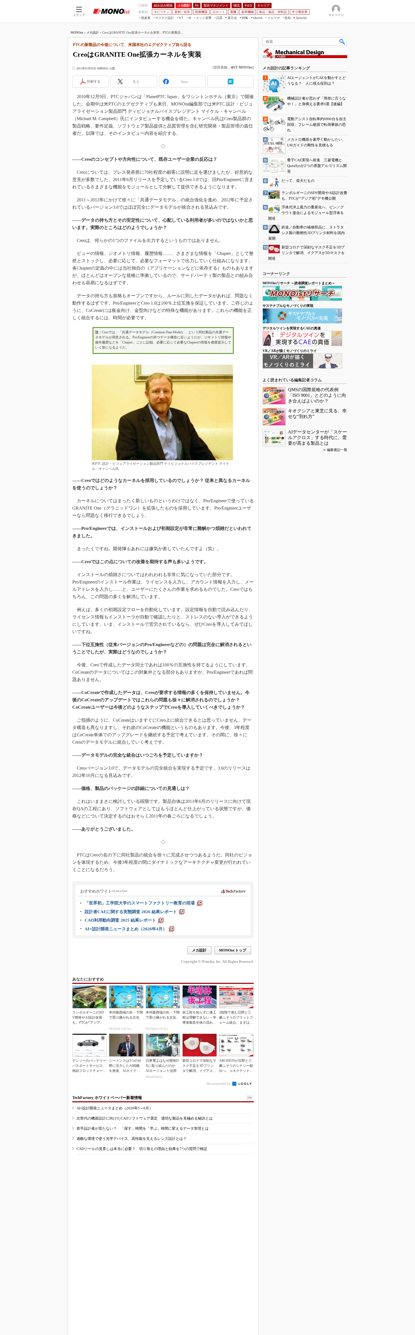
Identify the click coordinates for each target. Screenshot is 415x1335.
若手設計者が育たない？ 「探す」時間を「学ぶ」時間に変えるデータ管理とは (143, 1128)
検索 (342, 41)
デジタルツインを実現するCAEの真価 (292, 328)
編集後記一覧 (337, 450)
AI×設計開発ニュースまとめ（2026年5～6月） (115, 1108)
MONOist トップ (232, 950)
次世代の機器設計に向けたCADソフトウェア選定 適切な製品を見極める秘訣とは (145, 1118)
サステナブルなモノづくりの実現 (288, 306)
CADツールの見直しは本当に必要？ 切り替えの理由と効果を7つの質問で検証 (142, 1149)
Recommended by (219, 1083)
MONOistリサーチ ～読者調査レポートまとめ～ (299, 283)
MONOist (77, 32)
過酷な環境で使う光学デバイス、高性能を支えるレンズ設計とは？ (132, 1138)
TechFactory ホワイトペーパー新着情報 (107, 1098)
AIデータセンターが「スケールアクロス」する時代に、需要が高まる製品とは (317, 437)
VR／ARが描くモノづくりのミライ (290, 351)
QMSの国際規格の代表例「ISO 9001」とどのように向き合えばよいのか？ (317, 395)
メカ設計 (92, 32)
